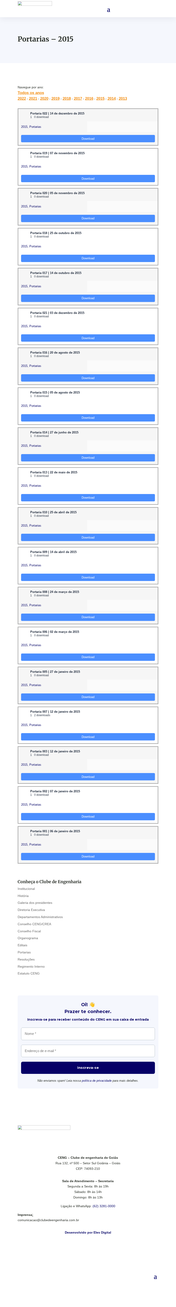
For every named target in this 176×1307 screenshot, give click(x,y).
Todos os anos (31, 93)
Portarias (35, 126)
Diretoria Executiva (31, 910)
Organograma (28, 938)
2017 (78, 98)
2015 (100, 98)
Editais (22, 945)
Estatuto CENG (29, 973)
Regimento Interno (31, 966)
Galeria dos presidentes (35, 903)
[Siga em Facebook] (83, 1283)
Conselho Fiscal (29, 931)
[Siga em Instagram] (92, 1283)
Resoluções (26, 959)
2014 (111, 98)
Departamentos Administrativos (40, 917)
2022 (22, 98)
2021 (33, 98)
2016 (89, 98)
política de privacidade (97, 1080)
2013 (123, 98)
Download (88, 138)
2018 (67, 98)
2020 (44, 98)
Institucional (26, 889)
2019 (55, 98)
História (23, 896)
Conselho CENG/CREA (34, 924)
